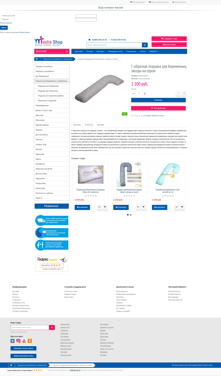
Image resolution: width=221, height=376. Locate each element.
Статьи (143, 51)
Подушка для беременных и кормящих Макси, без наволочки (91, 190)
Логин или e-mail (9, 16)
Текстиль (39, 140)
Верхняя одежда (42, 125)
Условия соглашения (20, 311)
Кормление (40, 154)
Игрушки (39, 130)
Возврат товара (70, 294)
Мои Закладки (173, 297)
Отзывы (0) (89, 125)
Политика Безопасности (21, 308)
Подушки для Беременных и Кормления (57, 59)
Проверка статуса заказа (23, 348)
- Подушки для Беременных (47, 86)
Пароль (5, 19)
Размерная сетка (115, 51)
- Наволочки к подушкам (46, 101)
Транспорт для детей (44, 169)
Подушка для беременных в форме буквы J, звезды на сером (129, 190)
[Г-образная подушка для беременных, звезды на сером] (99, 90)
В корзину (158, 100)
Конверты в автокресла (45, 71)
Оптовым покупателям (20, 305)
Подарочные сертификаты (126, 294)
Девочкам (39, 115)
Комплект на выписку (107, 343)
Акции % (39, 198)
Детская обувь (41, 174)
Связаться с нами (70, 291)
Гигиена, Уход (41, 144)
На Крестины (41, 183)
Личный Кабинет (174, 291)
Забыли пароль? (6, 23)
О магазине (131, 51)
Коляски (39, 149)
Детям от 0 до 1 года (44, 110)
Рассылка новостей (175, 300)
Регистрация (25, 32)
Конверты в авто (65, 346)
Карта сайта (68, 297)
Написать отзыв (158, 116)
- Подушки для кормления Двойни (50, 96)
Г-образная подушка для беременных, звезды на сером (97, 59)
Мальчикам (40, 120)
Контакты (100, 51)
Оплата (90, 51)
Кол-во (133, 89)
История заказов (174, 294)
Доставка (79, 51)
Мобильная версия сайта (23, 356)
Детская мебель (42, 135)
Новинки (119, 303)
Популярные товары (123, 305)
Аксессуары (40, 188)
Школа (38, 159)
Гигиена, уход (64, 327)
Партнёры (120, 297)
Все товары (120, 308)
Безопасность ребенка (44, 193)
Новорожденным (42, 105)
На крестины (104, 336)
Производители (122, 291)
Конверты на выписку (44, 66)
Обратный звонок (169, 44)
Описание (77, 125)
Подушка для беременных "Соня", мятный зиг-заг (168, 190)
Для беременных (105, 346)
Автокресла (40, 164)
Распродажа (64, 333)
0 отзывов (147, 116)
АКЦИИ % (154, 51)
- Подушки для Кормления (47, 91)
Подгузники (40, 178)
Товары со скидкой (123, 311)
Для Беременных (42, 76)
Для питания (64, 336)
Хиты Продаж (121, 300)
